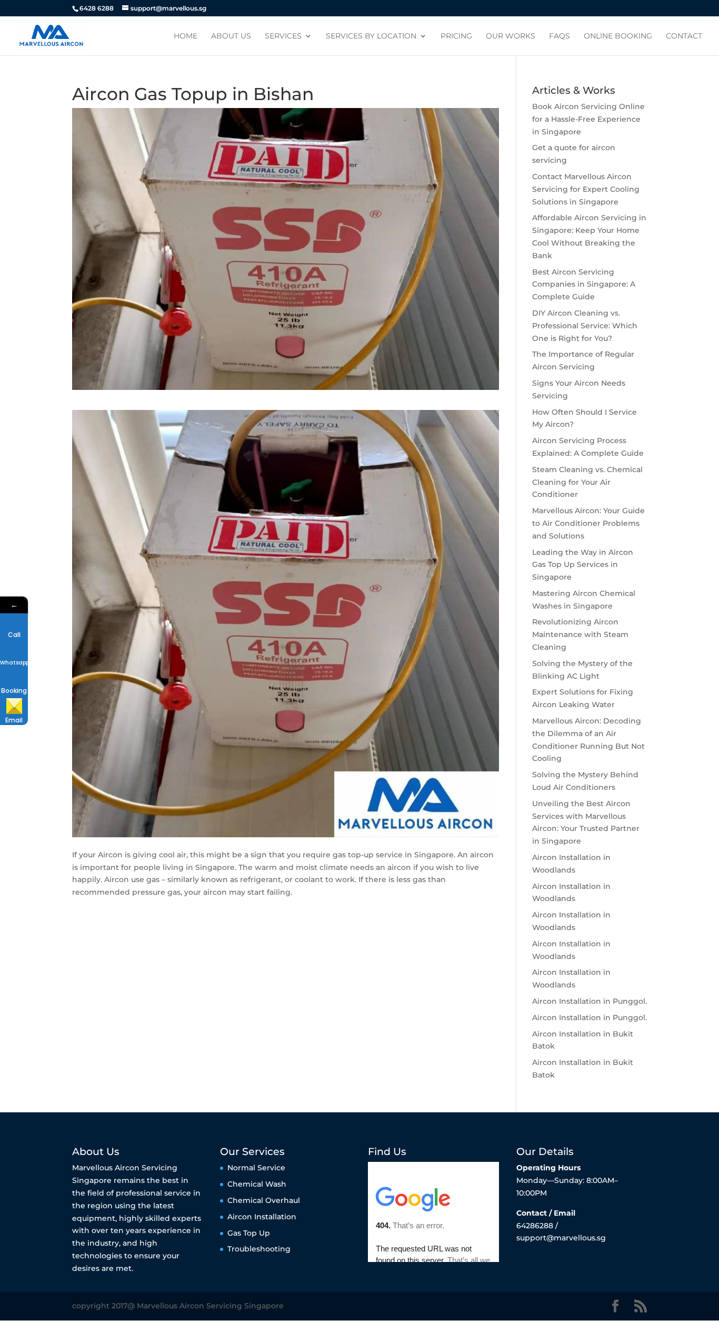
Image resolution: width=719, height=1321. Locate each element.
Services (283, 36)
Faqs (559, 36)
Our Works (510, 36)
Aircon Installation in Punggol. (589, 1001)
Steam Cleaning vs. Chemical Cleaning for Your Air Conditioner (587, 482)
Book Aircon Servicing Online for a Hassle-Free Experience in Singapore (588, 119)
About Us (231, 36)
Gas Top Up (248, 1233)
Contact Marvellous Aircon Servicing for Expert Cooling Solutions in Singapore (586, 189)
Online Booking (618, 36)
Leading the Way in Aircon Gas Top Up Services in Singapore (582, 564)
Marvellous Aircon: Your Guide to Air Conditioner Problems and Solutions (588, 523)
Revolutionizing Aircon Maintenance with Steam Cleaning (580, 634)
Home (185, 36)
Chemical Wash (256, 1184)
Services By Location (371, 36)
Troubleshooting (259, 1249)
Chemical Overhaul (263, 1200)
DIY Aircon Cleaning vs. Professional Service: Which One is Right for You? (584, 325)
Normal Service (256, 1167)
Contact (684, 36)
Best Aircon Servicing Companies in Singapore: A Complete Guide (583, 284)
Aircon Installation (261, 1216)
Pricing (456, 36)
